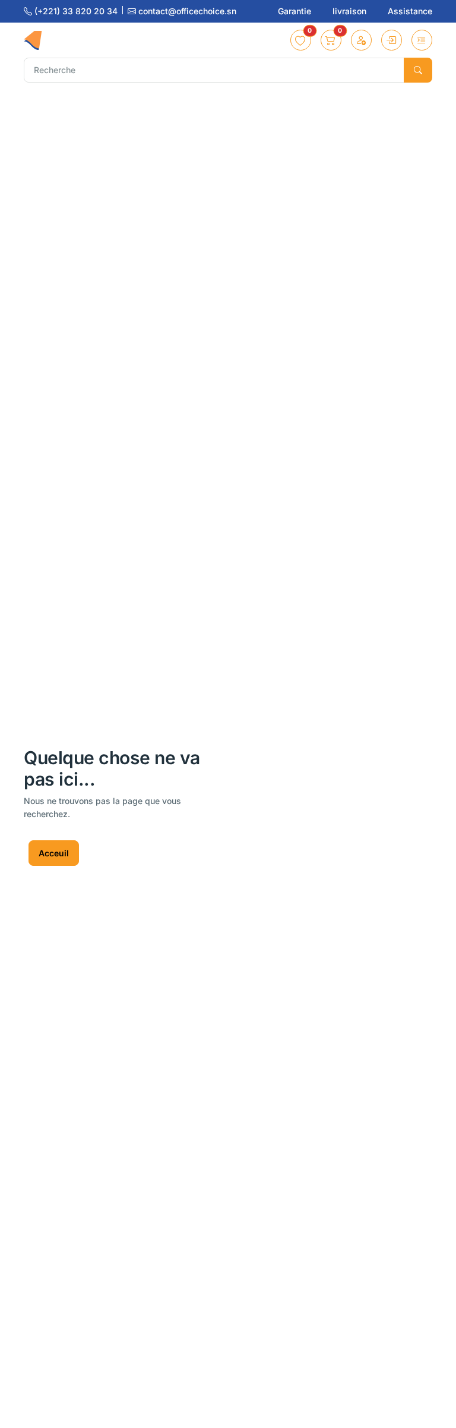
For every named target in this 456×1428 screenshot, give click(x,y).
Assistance (410, 11)
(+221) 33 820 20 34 (76, 11)
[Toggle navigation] (421, 40)
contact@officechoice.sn (186, 11)
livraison (350, 11)
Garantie (296, 11)
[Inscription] (361, 40)
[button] (300, 40)
